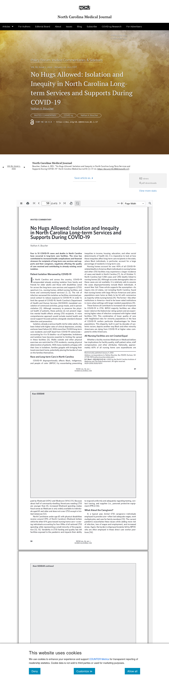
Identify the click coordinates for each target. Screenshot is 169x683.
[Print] (28, 203)
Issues (69, 26)
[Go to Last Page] (65, 203)
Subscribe (92, 26)
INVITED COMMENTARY (45, 115)
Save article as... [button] (83, 178)
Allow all (133, 671)
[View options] (21, 203)
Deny (36, 671)
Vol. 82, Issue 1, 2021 (41, 67)
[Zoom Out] (118, 203)
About (58, 26)
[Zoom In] (122, 203)
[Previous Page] (39, 203)
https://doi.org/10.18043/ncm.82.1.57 (77, 122)
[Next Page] (60, 203)
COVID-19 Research (111, 26)
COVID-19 (68, 115)
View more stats (148, 190)
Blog (79, 26)
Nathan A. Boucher (42, 108)
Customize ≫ (85, 671)
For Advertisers (134, 26)
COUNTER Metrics (99, 659)
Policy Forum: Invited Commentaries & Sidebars (67, 60)
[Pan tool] (71, 203)
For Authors (24, 26)
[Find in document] (150, 203)
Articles (6, 26)
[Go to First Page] (34, 203)
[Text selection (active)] (78, 203)
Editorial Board (42, 26)
